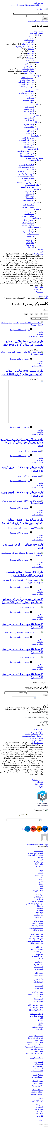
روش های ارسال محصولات (32, 736)
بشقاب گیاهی (29, 64)
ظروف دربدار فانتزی (26, 174)
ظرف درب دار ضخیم (26, 171)
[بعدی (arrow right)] (45, 1126)
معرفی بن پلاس (37, 732)
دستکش (35, 218)
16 (31, 314)
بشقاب (37, 62)
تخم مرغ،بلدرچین (27, 178)
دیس (37, 89)
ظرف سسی (29, 180)
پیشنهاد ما (39, 249)
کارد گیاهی (30, 131)
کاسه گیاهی (29, 107)
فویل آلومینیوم (28, 232)
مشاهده (40, 334)
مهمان (37, 844)
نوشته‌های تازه (37, 254)
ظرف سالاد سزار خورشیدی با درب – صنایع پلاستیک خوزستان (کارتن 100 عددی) (22, 442)
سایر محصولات (33, 234)
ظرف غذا (35, 136)
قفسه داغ (39, 292)
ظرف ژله (30, 238)
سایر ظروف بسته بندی (25, 182)
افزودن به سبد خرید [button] (35, 336)
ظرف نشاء (29, 245)
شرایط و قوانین (37, 740)
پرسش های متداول (36, 738)
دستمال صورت (28, 207)
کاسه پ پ (30, 113)
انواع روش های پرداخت (34, 734)
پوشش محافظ (33, 227)
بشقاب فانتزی (28, 66)
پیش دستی (34, 75)
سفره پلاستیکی (28, 211)
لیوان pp (31, 51)
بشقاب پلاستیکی (28, 69)
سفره (36, 209)
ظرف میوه (30, 169)
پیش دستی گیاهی (27, 78)
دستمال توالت (28, 205)
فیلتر (45, 695)
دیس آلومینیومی (28, 100)
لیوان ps (31, 49)
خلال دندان (30, 243)
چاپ (41, 252)
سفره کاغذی (29, 214)
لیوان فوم (30, 55)
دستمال (36, 203)
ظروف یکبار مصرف (35, 33)
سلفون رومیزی (28, 216)
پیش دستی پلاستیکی (26, 82)
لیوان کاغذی (30, 58)
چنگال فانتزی (29, 124)
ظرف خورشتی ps (27, 153)
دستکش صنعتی (28, 225)
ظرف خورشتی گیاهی (25, 151)
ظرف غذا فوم (28, 142)
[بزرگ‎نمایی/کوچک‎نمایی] (47, 1124)
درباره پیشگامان (37, 780)
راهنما (36, 289)
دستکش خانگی (28, 220)
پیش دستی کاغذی (27, 87)
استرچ (31, 229)
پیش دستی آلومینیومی (25, 84)
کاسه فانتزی (29, 109)
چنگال (36, 122)
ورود (46, 833)
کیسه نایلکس (29, 196)
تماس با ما (39, 287)
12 (36, 314)
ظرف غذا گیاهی (28, 138)
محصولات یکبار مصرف (34, 158)
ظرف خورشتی (33, 149)
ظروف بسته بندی (32, 160)
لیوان (37, 35)
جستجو (45, 18)
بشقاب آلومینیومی (27, 71)
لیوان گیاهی (29, 37)
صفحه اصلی (38, 31)
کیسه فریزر (29, 191)
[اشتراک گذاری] (42, 1124)
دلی (32, 162)
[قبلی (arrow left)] (47, 1126)
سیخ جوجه (30, 240)
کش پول (30, 247)
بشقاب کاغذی (29, 73)
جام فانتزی (30, 42)
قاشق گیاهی (29, 118)
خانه (46, 298)
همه (26, 314)
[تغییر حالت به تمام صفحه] (45, 1124)
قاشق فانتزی (29, 120)
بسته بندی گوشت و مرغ (24, 176)
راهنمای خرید (38, 729)
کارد (37, 129)
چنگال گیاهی (29, 127)
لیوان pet (30, 53)
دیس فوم (30, 98)
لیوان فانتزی (29, 40)
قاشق (36, 116)
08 (41, 314)
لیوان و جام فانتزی (27, 44)
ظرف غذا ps (29, 145)
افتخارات (39, 782)
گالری (41, 787)
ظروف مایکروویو (32, 185)
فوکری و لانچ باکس (26, 165)
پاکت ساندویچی (28, 200)
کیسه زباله (30, 194)
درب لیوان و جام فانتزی (25, 46)
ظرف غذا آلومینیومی (26, 140)
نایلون (36, 189)
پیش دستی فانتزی (27, 80)
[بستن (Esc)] (40, 1124)
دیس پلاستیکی (28, 95)
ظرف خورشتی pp (27, 156)
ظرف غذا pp (29, 147)
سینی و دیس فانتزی (26, 93)
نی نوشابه (30, 236)
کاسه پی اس (29, 111)
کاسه (37, 104)
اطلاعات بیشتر (37, 366)
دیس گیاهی (29, 91)
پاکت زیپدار (29, 198)
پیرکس (31, 102)
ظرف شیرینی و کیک (26, 167)
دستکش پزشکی (28, 223)
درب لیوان (30, 60)
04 (46, 314)
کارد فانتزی (29, 133)
